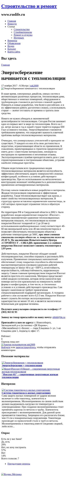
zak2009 (34, 85)
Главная (11, 21)
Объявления (13, 43)
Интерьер (19, 37)
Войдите (5, 347)
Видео (10, 46)
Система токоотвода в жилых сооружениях (26, 393)
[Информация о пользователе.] (18, 344)
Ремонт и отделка (23, 35)
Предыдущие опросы (18, 463)
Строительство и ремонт (29, 6)
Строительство (22, 29)
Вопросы (12, 40)
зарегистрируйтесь (26, 347)
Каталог (11, 49)
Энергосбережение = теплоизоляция (22, 365)
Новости (12, 23)
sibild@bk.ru (59, 317)
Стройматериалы (23, 32)
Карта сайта (13, 51)
